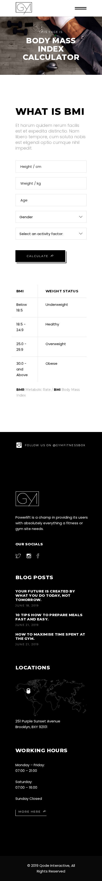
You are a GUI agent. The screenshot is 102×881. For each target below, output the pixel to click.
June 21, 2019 (27, 625)
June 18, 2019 (27, 605)
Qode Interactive (54, 865)
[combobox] (51, 217)
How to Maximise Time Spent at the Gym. (50, 636)
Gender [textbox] (26, 216)
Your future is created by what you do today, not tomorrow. (45, 595)
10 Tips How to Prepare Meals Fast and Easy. (49, 617)
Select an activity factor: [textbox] (41, 233)
